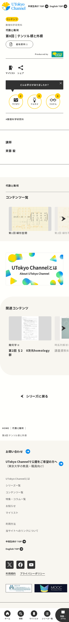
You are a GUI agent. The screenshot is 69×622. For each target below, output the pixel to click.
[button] (16, 102)
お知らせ (11, 506)
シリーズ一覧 (13, 485)
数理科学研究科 (14, 24)
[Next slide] (63, 218)
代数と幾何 (12, 30)
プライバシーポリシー (32, 573)
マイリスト (12, 512)
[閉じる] (61, 83)
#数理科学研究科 (15, 119)
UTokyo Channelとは (18, 478)
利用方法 (11, 523)
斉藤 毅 (11, 151)
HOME (5, 428)
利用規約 (11, 573)
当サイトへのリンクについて (22, 530)
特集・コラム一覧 (16, 499)
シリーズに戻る (37, 396)
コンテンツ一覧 (14, 492)
